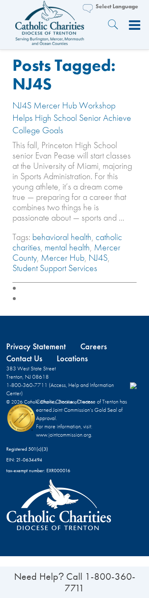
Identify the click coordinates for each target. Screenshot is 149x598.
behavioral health (61, 237)
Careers (93, 346)
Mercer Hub (62, 258)
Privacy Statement (36, 346)
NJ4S (98, 258)
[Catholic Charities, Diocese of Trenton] (49, 25)
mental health (67, 247)
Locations (72, 358)
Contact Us (24, 358)
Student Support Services (54, 268)
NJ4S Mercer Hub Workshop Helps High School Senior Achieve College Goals (71, 117)
